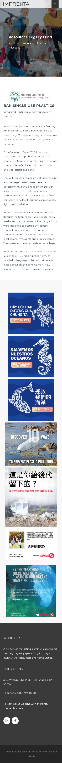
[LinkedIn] (6, 720)
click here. (18, 708)
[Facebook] (15, 720)
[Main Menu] (55, 4)
